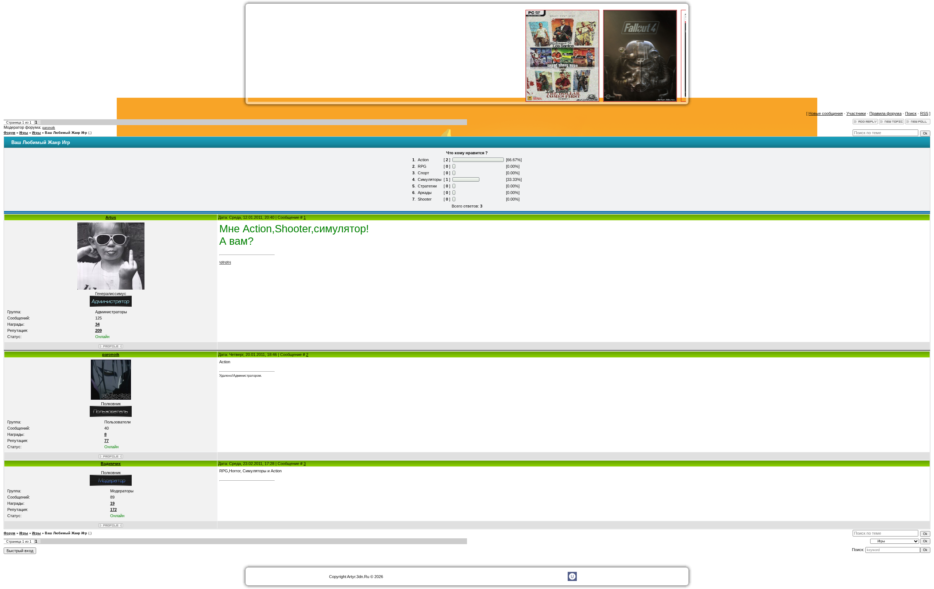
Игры (23, 133)
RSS (924, 113)
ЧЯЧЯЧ (225, 262)
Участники (856, 113)
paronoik (48, 127)
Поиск (910, 113)
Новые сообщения (825, 113)
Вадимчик (111, 463)
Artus (110, 217)
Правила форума (885, 113)
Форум (9, 133)
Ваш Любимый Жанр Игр (66, 133)
